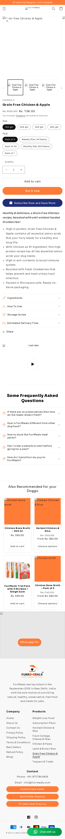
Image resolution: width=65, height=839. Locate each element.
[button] (4, 8)
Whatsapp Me (29, 642)
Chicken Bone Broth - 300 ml (17, 529)
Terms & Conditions (18, 742)
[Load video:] (32, 364)
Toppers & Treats (42, 761)
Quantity (9, 162)
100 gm (9, 127)
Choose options (47, 546)
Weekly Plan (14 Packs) (34, 139)
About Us (12, 723)
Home (10, 718)
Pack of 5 (10, 139)
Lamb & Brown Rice (44, 748)
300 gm (39, 127)
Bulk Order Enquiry (32, 796)
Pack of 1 (10, 153)
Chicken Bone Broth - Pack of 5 (47, 587)
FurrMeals (17, 833)
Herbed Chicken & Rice (47, 529)
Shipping (20, 116)
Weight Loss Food (43, 718)
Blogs (9, 756)
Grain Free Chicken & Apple (45, 755)
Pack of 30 (11, 146)
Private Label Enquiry (32, 803)
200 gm (24, 127)
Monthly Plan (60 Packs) (36, 146)
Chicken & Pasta (42, 743)
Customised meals (32, 789)
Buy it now (32, 191)
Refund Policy (14, 752)
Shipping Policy (15, 737)
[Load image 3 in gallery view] (49, 87)
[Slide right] (61, 88)
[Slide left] (3, 88)
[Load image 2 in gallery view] (32, 87)
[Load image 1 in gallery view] (15, 87)
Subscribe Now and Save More (35, 203)
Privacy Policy (14, 732)
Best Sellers (13, 747)
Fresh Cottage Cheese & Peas (41, 737)
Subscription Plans (44, 723)
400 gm (54, 127)
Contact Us (13, 727)
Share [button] (10, 331)
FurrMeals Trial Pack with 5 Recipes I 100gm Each (17, 589)
